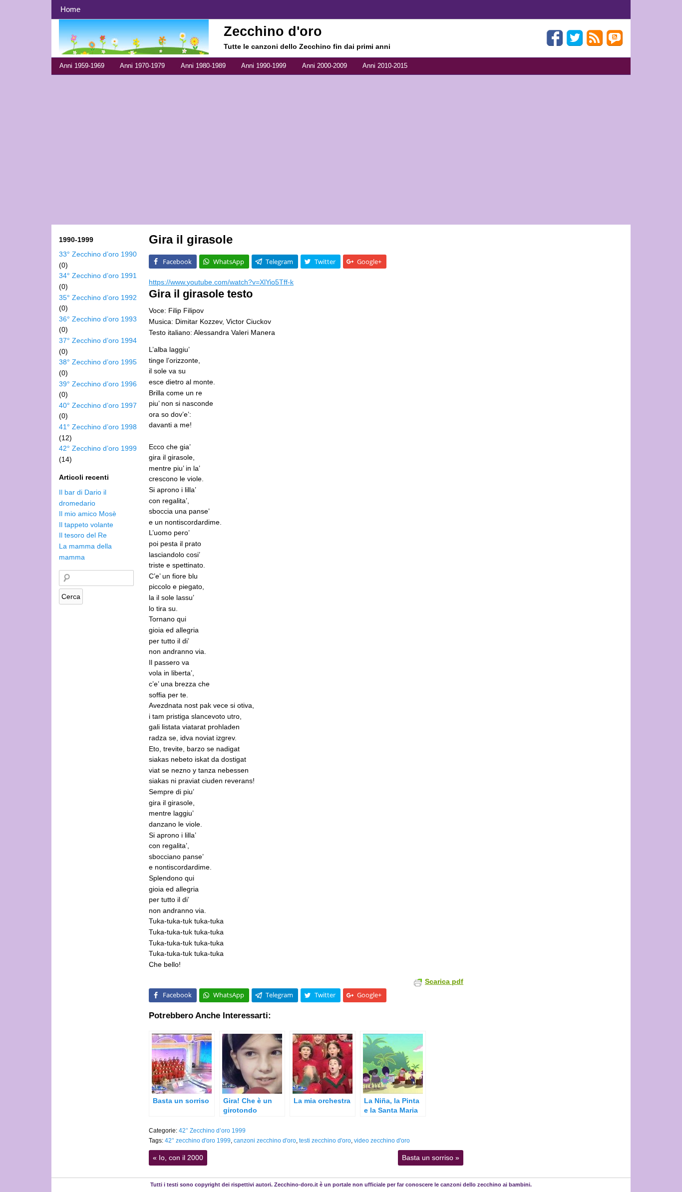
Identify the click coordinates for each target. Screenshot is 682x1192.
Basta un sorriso (430, 1158)
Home (70, 9)
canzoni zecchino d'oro (265, 1141)
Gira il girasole (191, 239)
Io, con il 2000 (178, 1158)
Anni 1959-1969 (81, 65)
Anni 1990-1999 (263, 65)
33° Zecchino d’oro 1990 (98, 254)
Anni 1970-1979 (142, 65)
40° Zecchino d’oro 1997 (98, 405)
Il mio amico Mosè (87, 514)
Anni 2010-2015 (384, 65)
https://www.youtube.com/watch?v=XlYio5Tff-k (221, 282)
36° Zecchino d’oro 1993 (98, 319)
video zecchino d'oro (382, 1141)
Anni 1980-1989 (203, 65)
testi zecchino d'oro (325, 1141)
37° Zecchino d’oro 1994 (98, 340)
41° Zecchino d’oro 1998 (98, 427)
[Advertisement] (341, 150)
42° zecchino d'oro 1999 (198, 1141)
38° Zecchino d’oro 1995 (98, 362)
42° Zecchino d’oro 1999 (212, 1131)
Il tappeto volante (86, 525)
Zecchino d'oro (273, 31)
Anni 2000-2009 (324, 65)
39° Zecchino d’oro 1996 (98, 384)
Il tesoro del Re (83, 535)
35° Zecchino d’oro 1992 (98, 297)
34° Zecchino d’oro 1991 (98, 276)
